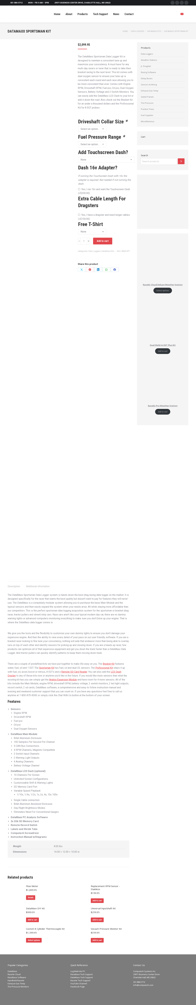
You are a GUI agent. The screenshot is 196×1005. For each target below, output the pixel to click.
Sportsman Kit (46, 667)
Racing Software (148, 72)
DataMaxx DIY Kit (35, 908)
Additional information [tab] (38, 586)
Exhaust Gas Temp (149, 90)
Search (144, 155)
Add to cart (103, 241)
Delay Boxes (147, 78)
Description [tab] (14, 586)
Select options (34, 940)
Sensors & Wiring (149, 84)
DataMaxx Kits (107, 251)
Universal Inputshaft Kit (103, 908)
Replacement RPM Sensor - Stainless (105, 888)
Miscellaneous (147, 121)
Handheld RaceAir (16, 980)
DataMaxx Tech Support (81, 977)
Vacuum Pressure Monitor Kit (106, 928)
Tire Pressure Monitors (18, 986)
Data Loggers (94, 251)
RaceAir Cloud (14, 974)
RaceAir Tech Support (80, 980)
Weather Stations (149, 60)
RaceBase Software (17, 977)
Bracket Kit (108, 663)
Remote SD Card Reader (74, 671)
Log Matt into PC (77, 971)
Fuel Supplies (147, 115)
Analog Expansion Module (63, 679)
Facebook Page (77, 986)
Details (30, 898)
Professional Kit (104, 667)
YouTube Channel (78, 983)
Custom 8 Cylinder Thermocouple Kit (45, 928)
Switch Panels (147, 96)
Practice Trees (147, 109)
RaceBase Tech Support (81, 974)
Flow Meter (32, 886)
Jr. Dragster (146, 66)
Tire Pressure (147, 103)
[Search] (181, 161)
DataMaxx (12, 971)
